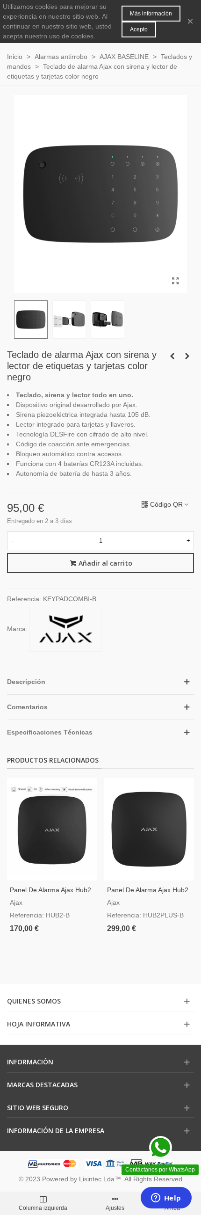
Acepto (139, 29)
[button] (100, 681)
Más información (151, 13)
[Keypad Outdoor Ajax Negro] (187, 356)
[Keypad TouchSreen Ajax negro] (172, 356)
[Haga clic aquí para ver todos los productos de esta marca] (65, 629)
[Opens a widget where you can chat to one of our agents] (166, 1198)
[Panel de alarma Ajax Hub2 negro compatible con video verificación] (52, 829)
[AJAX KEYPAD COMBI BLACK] (175, 281)
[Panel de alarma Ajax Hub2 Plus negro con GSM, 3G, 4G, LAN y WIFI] (149, 829)
